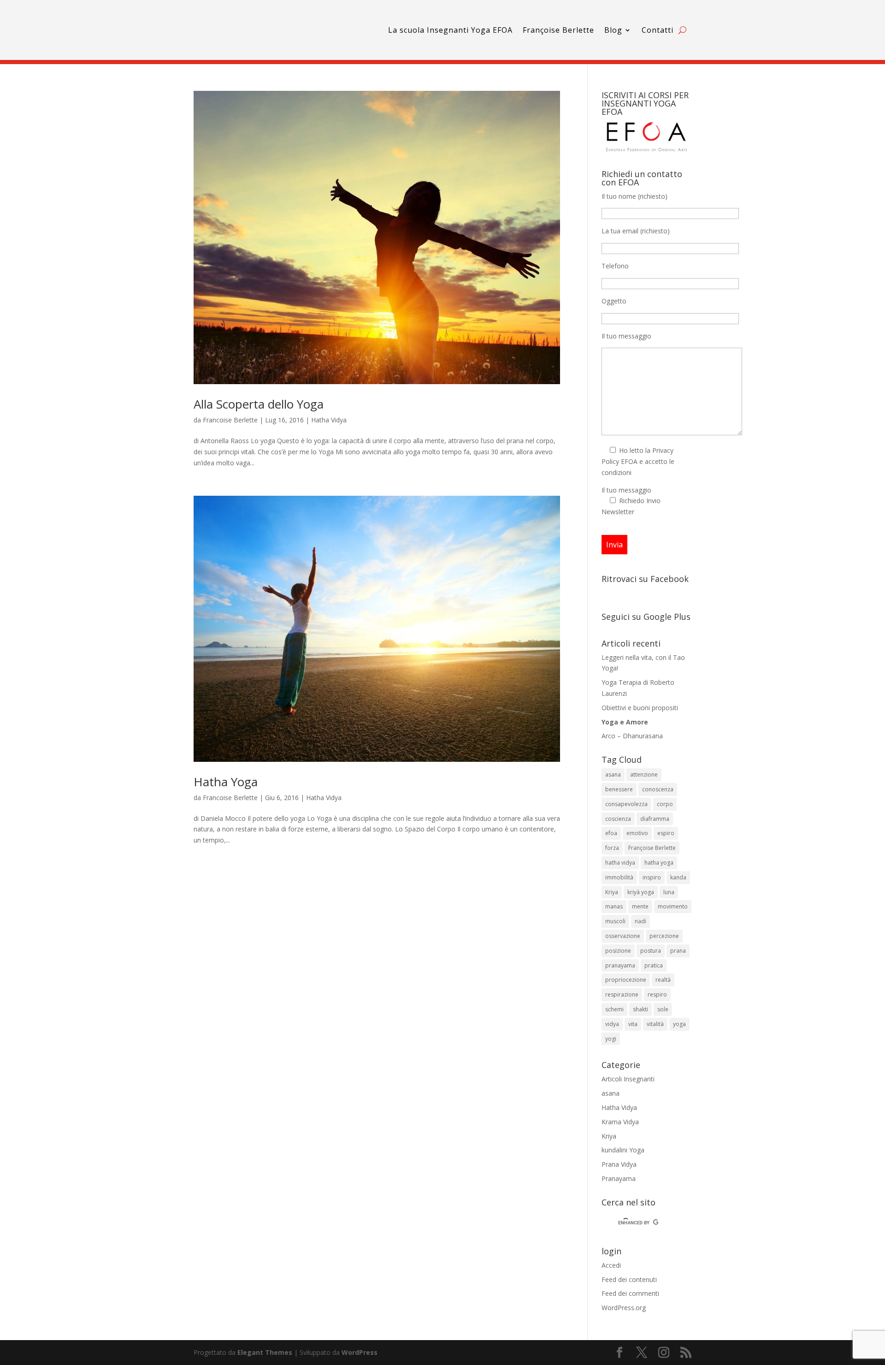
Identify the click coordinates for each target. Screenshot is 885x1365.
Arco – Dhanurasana (632, 735)
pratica (653, 965)
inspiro (652, 877)
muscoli (615, 921)
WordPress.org (624, 1307)
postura (650, 951)
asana (613, 774)
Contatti (657, 30)
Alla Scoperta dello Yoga (259, 404)
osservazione (622, 936)
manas (614, 906)
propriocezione (625, 980)
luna (668, 892)
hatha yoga (658, 862)
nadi (640, 921)
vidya (612, 1024)
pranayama (620, 965)
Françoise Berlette (558, 30)
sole (662, 1009)
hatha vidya (620, 862)
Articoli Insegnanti (628, 1078)
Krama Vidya (620, 1121)
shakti (640, 1009)
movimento (673, 906)
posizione (618, 951)
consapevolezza (626, 804)
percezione (664, 936)
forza (612, 848)
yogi (610, 1039)
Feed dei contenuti (629, 1279)
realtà (663, 980)
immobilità (619, 877)
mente (640, 906)
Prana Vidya (619, 1164)
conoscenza (657, 789)
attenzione (644, 774)
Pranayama (619, 1178)
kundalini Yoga (623, 1149)
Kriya (611, 892)
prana (678, 951)
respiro (657, 994)
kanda (678, 877)
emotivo (637, 833)
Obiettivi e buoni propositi (640, 707)
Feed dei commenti (630, 1293)
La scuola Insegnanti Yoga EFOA (450, 30)
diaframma (654, 819)
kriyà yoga (640, 892)
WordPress (360, 1352)
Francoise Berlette (230, 419)
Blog (613, 30)
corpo (665, 804)
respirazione (621, 994)
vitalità (655, 1024)
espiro (665, 833)
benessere (619, 789)
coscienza (618, 819)
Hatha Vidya (329, 419)
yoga (679, 1024)
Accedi (611, 1265)
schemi (614, 1009)
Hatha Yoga (226, 781)
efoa (611, 833)
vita (632, 1024)
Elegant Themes (264, 1352)
